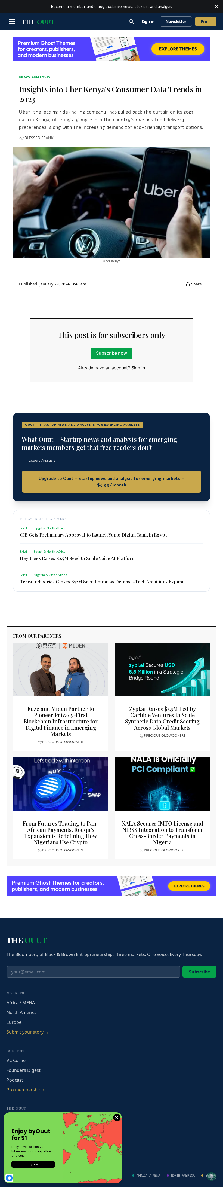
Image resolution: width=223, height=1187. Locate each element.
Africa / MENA (21, 1003)
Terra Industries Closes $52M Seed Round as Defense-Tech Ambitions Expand (102, 582)
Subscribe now (111, 353)
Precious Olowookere (63, 741)
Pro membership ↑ (26, 1090)
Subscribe (199, 972)
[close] (216, 6)
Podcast (15, 1080)
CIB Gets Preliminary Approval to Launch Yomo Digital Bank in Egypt (93, 535)
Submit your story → (28, 1032)
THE (38, 21)
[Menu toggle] (12, 21)
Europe (14, 1022)
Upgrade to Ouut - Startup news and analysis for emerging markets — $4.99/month (112, 482)
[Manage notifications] (211, 1176)
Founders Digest (24, 1070)
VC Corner (17, 1060)
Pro (206, 21)
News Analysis (34, 77)
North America (22, 1012)
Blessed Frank (39, 137)
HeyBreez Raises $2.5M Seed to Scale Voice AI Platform (78, 558)
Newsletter (176, 21)
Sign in (148, 21)
